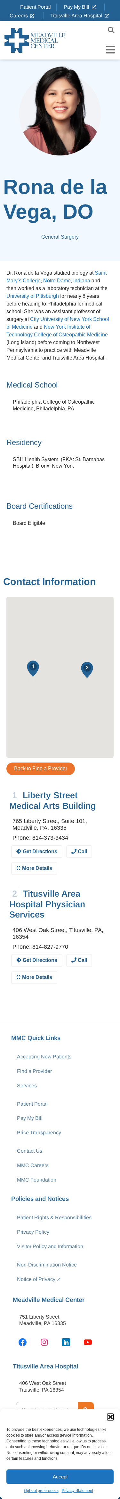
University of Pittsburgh (32, 296)
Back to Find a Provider (40, 768)
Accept (60, 1476)
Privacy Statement (77, 1490)
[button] (110, 1417)
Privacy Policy (33, 1232)
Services (27, 1085)
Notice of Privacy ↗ (39, 1279)
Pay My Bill (30, 1118)
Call (81, 851)
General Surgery (60, 237)
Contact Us (29, 1151)
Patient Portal (32, 1104)
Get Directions (39, 851)
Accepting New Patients (44, 1056)
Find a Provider (34, 1071)
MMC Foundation (36, 1180)
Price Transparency (39, 1132)
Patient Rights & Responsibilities (54, 1217)
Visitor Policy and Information (50, 1246)
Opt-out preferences (41, 1490)
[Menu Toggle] (110, 50)
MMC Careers (33, 1165)
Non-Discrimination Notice (47, 1264)
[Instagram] (44, 1342)
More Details (36, 868)
